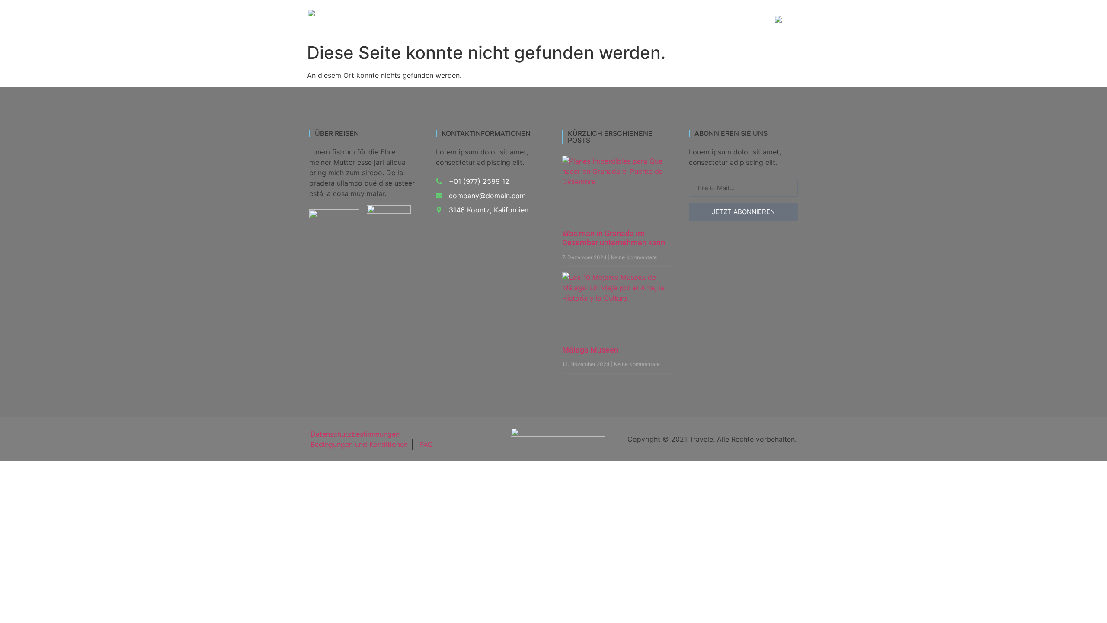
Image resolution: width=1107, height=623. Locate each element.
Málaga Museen (590, 349)
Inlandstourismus (513, 20)
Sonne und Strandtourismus (601, 20)
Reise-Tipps (737, 20)
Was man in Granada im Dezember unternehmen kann (613, 238)
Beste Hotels (681, 20)
